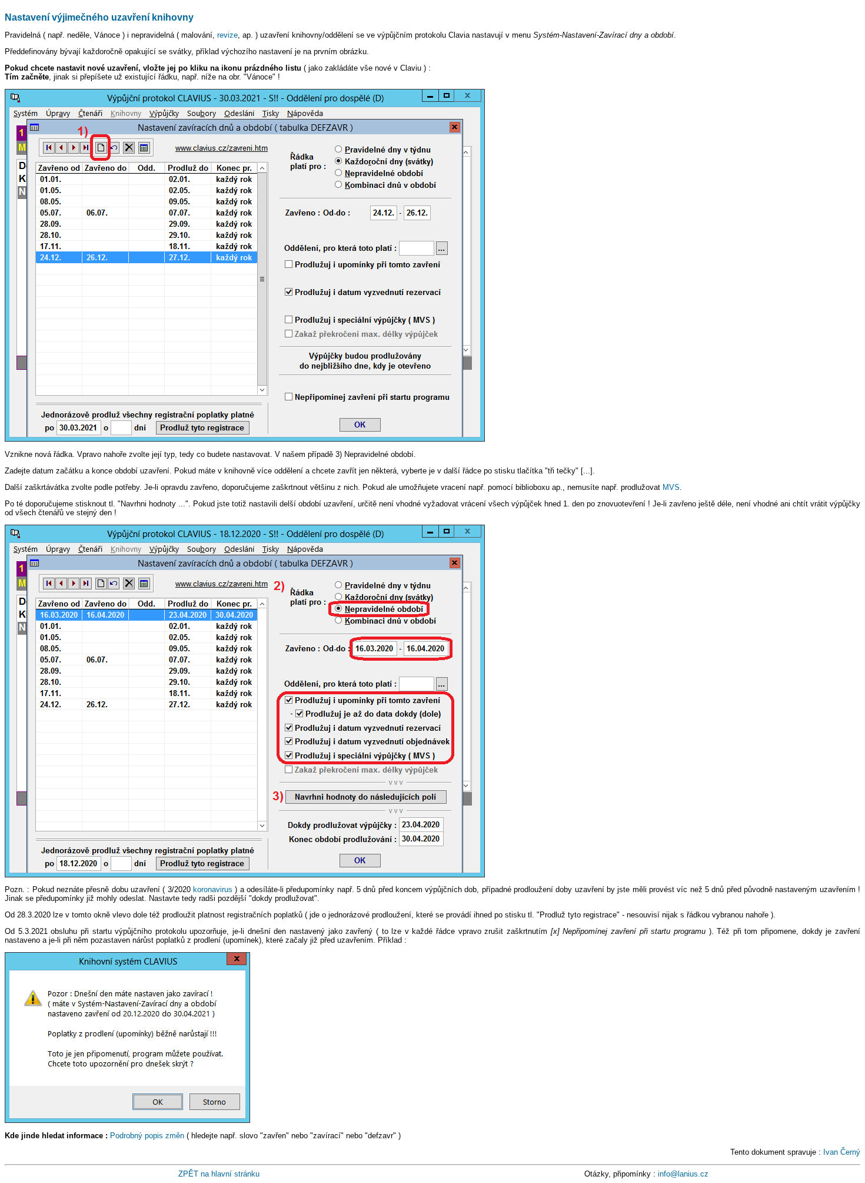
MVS (671, 487)
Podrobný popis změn (147, 1135)
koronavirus (212, 889)
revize (227, 35)
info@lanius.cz (683, 1173)
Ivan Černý (841, 1152)
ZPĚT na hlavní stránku (219, 1173)
